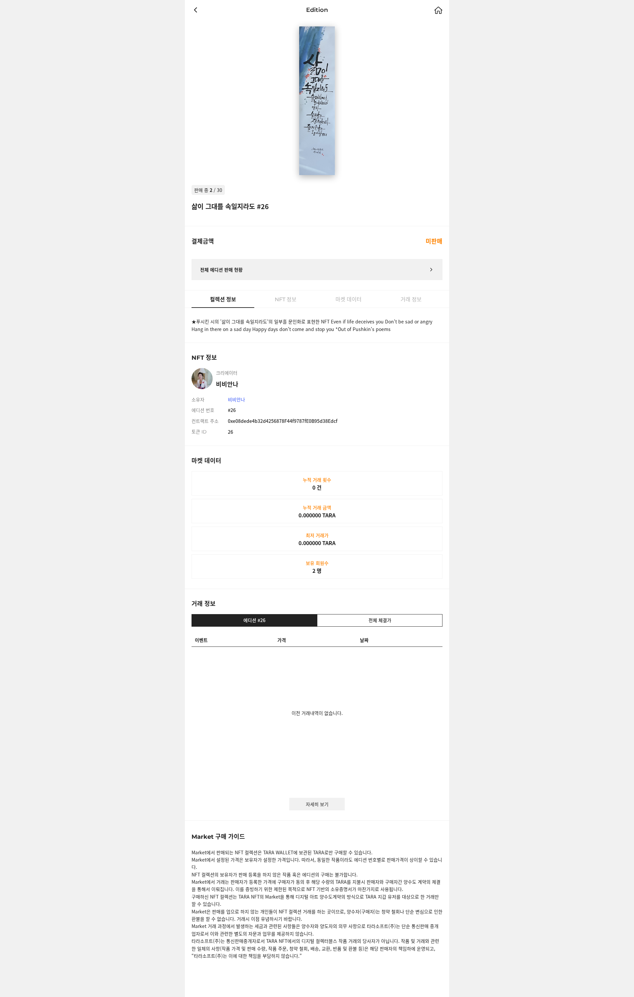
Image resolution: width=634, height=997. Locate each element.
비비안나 (236, 399)
